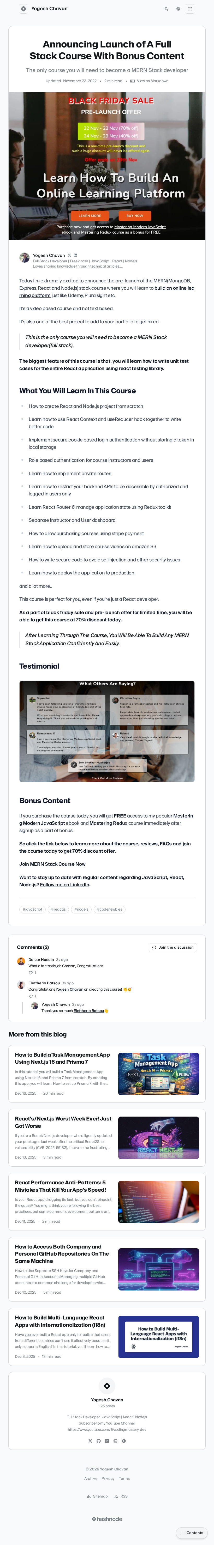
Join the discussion (176, 947)
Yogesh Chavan (49, 9)
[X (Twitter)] (69, 255)
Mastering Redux (108, 823)
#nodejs (81, 909)
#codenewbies (109, 909)
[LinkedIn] (75, 255)
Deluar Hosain (41, 959)
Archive (90, 1479)
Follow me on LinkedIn (64, 885)
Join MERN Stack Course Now (52, 864)
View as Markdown (152, 81)
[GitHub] (98, 1441)
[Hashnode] (123, 1441)
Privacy (108, 1479)
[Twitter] (90, 1441)
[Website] (115, 1441)
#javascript (32, 909)
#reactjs (58, 909)
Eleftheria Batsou (44, 983)
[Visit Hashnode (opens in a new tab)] (107, 1519)
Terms (124, 1479)
